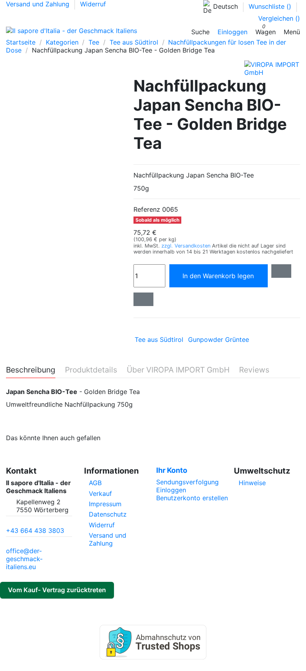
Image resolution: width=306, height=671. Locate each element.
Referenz (146, 209)
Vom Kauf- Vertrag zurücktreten (57, 590)
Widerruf (93, 4)
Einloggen (171, 490)
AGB (95, 483)
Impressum (105, 504)
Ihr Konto (171, 470)
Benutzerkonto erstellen (192, 498)
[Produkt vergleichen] (143, 299)
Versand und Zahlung (38, 4)
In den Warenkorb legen (220, 276)
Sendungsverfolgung (187, 482)
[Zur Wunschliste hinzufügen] (281, 271)
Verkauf (100, 493)
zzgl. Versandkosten (186, 246)
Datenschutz (108, 514)
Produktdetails (91, 370)
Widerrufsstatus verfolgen (80, 604)
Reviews (254, 370)
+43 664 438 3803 (35, 530)
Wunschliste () (271, 6)
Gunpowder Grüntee (218, 339)
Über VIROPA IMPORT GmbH (178, 370)
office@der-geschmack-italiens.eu (24, 559)
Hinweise (252, 483)
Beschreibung (30, 370)
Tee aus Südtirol (159, 339)
